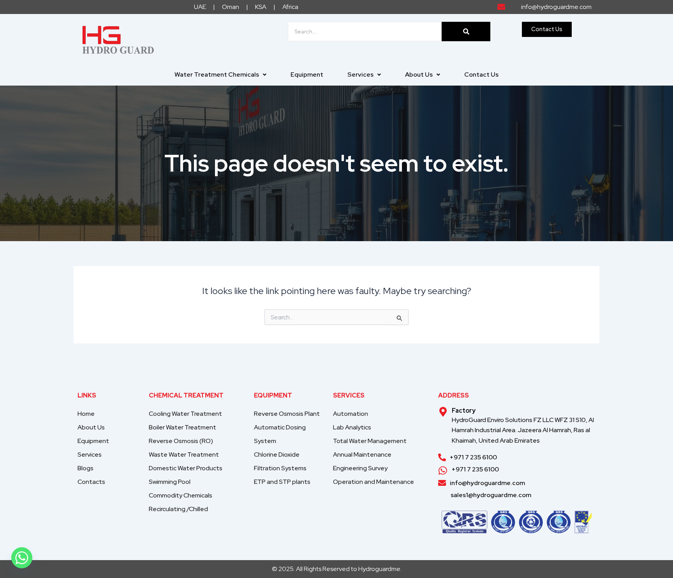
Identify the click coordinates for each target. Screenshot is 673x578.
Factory (464, 410)
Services (360, 74)
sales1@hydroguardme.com (491, 495)
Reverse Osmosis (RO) (181, 441)
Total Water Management (370, 441)
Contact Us (481, 74)
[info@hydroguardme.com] (442, 483)
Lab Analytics (352, 427)
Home (86, 414)
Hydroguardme (379, 569)
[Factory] (443, 412)
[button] (220, 75)
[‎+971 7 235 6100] (442, 457)
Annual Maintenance (362, 454)
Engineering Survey (360, 468)
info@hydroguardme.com (487, 483)
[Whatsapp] (21, 557)
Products (185, 468)
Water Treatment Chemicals (216, 74)
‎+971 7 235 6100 (473, 457)
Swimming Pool (169, 482)
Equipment (307, 74)
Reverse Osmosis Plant (287, 414)
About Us (419, 74)
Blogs (85, 468)
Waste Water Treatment (184, 454)
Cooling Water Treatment (185, 414)
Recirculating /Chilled (178, 509)
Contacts (91, 482)
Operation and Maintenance (373, 482)
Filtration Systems (280, 468)
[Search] (466, 31)
